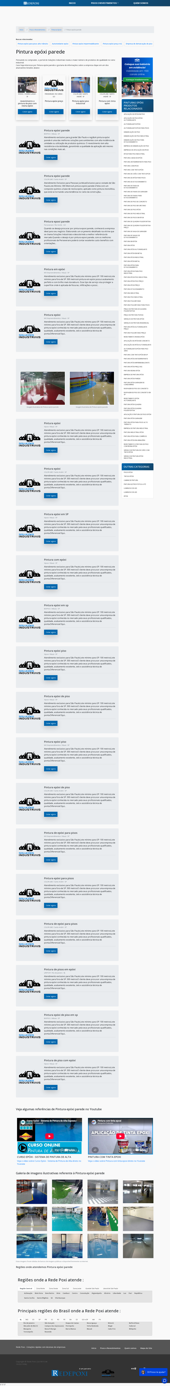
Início (93, 1348)
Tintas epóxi (129, 476)
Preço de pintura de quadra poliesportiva (135, 310)
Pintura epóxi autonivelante (135, 249)
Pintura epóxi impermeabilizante (85, 44)
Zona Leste (77, 1288)
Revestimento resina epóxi (134, 337)
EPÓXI (126, 496)
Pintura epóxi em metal (133, 253)
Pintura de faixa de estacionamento (131, 187)
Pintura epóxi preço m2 (112, 44)
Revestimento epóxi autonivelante (131, 399)
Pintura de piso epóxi (132, 210)
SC (52, 1319)
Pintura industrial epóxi (134, 432)
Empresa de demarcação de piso (139, 44)
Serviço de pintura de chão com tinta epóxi (136, 451)
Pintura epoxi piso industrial (135, 277)
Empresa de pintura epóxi (134, 375)
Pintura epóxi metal (132, 261)
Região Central (26, 1288)
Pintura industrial (131, 293)
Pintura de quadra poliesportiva (137, 221)
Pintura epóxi (129, 245)
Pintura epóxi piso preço (133, 281)
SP (40, 1319)
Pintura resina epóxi (132, 371)
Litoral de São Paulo (110, 1288)
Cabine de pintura (131, 480)
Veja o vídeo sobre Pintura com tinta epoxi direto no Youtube (116, 1161)
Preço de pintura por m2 (133, 315)
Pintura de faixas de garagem (135, 192)
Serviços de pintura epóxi (134, 319)
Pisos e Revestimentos (104, 3)
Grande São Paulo (92, 1288)
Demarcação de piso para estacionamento (134, 141)
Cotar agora (27, 111)
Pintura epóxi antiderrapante (136, 359)
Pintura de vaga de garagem (135, 231)
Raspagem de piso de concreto (136, 388)
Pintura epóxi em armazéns (134, 440)
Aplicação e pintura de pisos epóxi (137, 414)
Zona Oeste (53, 1288)
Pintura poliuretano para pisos (137, 305)
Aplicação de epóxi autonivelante (137, 345)
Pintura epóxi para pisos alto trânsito (33, 44)
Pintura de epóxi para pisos (135, 178)
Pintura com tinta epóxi (133, 170)
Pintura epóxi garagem (133, 418)
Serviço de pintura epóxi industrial (133, 457)
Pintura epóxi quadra (132, 404)
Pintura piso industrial (133, 297)
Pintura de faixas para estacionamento (133, 197)
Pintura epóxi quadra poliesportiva (132, 409)
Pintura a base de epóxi (133, 158)
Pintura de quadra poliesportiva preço (137, 226)
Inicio (72, 3)
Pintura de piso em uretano (135, 206)
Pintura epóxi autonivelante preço (135, 328)
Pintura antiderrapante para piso (137, 162)
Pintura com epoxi (131, 166)
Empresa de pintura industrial (136, 428)
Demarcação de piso (132, 132)
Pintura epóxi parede (132, 379)
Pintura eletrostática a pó (135, 484)
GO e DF (85, 1319)
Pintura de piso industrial (134, 214)
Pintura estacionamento (134, 289)
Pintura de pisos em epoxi (134, 217)
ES (33, 1319)
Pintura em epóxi (130, 241)
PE (64, 1319)
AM (93, 1319)
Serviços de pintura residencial (136, 323)
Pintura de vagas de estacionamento (132, 236)
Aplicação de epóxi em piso (134, 114)
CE (77, 1319)
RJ (20, 1319)
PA (100, 1319)
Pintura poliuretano (132, 301)
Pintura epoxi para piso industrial (133, 272)
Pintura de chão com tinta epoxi (137, 174)
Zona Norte (40, 1288)
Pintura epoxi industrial (134, 257)
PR (46, 1319)
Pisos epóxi (128, 472)
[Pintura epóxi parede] (27, 85)
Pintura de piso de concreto (135, 202)
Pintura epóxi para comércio (135, 436)
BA (71, 1319)
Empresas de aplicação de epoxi (136, 150)
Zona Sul (65, 1288)
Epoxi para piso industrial (134, 154)
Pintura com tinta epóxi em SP (136, 355)
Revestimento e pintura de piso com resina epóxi (136, 445)
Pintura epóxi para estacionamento (131, 266)
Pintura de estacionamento (135, 182)
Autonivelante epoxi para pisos (136, 128)
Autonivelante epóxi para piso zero (136, 350)
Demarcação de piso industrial (136, 136)
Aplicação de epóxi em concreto (137, 341)
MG (27, 1319)
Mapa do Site (146, 1348)
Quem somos (140, 3)
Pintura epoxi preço (132, 285)
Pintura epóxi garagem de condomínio (134, 384)
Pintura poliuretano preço (135, 333)
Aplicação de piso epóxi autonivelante (133, 119)
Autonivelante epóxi (60, 44)
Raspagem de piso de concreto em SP (137, 393)
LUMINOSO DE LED (130, 488)
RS (58, 1319)
